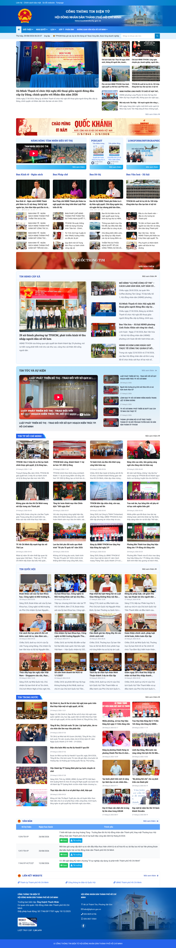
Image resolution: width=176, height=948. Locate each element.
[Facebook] (83, 925)
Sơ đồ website (49, 3)
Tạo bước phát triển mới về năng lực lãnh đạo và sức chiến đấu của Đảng (115, 782)
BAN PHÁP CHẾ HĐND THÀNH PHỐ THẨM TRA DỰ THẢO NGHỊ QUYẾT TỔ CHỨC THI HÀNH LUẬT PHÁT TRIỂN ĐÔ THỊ (75, 218)
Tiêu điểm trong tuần (98, 143)
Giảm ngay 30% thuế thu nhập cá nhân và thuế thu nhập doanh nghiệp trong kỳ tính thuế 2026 (140, 675)
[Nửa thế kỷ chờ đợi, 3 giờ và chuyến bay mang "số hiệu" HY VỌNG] (143, 152)
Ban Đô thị (95, 174)
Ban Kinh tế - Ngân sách (29, 174)
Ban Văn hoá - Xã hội (137, 174)
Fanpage (60, 3)
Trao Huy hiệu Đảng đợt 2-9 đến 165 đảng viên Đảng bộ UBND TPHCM (145, 724)
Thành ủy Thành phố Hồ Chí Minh (34, 882)
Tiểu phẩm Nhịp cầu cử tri (114, 143)
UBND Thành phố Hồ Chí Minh (128, 882)
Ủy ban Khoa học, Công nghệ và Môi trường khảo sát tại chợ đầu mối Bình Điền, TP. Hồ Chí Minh (69, 596)
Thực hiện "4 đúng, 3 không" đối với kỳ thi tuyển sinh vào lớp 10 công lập (58, 36)
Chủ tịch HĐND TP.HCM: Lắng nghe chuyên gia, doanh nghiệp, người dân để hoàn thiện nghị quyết (145, 62)
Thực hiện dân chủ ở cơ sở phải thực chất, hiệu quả (71, 790)
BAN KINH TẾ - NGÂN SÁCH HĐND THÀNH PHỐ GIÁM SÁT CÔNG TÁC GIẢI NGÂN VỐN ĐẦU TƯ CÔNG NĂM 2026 (38, 228)
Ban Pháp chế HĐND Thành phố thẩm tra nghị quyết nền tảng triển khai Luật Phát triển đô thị (69, 204)
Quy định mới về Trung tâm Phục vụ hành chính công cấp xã (74, 245)
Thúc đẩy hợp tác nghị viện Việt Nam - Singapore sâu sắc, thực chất (33, 675)
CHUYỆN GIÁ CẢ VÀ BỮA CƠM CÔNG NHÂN (114, 160)
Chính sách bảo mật (32, 3)
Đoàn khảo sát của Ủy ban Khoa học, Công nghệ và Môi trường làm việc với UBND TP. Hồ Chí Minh (35, 596)
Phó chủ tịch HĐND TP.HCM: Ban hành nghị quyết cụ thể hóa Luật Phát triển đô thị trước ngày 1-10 (115, 86)
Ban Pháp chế (60, 174)
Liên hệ (19, 3)
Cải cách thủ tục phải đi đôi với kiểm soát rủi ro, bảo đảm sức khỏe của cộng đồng (33, 636)
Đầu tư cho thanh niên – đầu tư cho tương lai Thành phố (148, 216)
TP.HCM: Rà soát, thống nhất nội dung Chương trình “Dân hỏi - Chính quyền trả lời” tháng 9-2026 (74, 228)
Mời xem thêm (151, 114)
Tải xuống (77, 840)
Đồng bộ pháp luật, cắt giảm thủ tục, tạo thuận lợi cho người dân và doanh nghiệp (141, 596)
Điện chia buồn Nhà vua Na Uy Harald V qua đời (69, 747)
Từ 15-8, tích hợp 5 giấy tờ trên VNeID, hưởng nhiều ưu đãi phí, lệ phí (75, 235)
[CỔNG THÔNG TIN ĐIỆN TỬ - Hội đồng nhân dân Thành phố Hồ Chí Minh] (27, 16)
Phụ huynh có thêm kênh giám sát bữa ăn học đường (148, 245)
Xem (65, 840)
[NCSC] (45, 922)
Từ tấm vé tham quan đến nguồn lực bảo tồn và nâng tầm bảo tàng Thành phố (149, 225)
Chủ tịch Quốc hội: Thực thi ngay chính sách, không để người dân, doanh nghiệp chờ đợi (116, 62)
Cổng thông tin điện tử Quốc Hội (81, 882)
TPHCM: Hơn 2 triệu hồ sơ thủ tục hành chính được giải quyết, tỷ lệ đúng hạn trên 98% (32, 465)
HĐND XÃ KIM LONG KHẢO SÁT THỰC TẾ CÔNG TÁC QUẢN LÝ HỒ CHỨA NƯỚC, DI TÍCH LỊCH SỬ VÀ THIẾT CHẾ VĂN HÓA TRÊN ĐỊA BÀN (71, 94)
